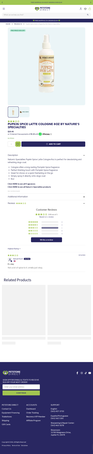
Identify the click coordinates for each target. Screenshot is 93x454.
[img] (13, 255)
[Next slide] (91, 2)
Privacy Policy (6, 445)
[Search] (88, 15)
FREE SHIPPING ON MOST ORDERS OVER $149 (46, 2)
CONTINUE (21, 393)
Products (18, 24)
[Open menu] (4, 9)
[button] (13, 121)
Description (13, 155)
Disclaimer (24, 445)
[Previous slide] (2, 2)
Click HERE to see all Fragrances (21, 184)
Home (8, 24)
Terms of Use (16, 445)
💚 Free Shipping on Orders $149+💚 (46, 20)
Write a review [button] (46, 240)
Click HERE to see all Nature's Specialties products (29, 187)
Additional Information (18, 196)
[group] (46, 66)
